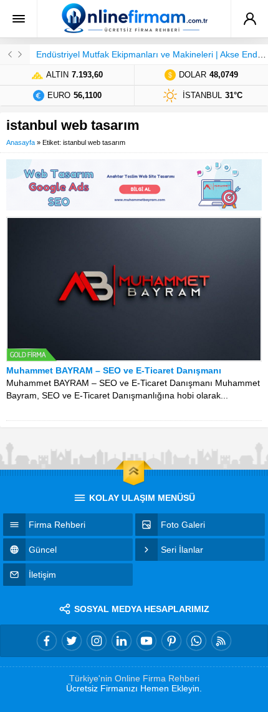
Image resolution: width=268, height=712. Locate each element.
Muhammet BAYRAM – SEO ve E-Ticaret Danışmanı (113, 370)
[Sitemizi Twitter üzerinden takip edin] (71, 640)
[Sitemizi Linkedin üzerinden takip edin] (121, 640)
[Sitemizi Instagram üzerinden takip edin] (96, 640)
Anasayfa (20, 142)
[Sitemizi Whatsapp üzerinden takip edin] (196, 640)
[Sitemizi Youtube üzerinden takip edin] (146, 640)
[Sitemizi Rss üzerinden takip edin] (221, 640)
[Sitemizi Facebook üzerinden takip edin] (46, 640)
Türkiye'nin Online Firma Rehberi (134, 678)
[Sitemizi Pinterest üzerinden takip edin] (171, 640)
